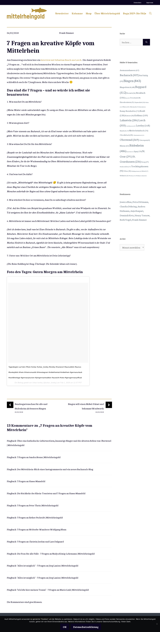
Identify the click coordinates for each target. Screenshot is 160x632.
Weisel (145, 171)
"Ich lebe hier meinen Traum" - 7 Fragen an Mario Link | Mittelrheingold (53, 589)
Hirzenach (134, 107)
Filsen (126, 107)
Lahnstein (129, 120)
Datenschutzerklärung (85, 627)
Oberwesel (129, 140)
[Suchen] (146, 42)
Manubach (124, 131)
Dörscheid (135, 98)
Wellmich (124, 175)
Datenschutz (137, 2)
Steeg (145, 162)
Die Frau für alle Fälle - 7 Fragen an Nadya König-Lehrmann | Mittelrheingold (56, 553)
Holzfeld (142, 107)
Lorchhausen (131, 126)
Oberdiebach (126, 135)
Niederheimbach (138, 130)
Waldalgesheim (136, 171)
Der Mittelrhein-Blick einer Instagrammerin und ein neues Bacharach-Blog (55, 469)
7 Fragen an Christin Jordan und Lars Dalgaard (40, 541)
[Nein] (157, 624)
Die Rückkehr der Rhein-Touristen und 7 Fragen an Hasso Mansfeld (51, 493)
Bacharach (129, 75)
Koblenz (141, 115)
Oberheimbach (138, 135)
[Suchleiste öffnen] (150, 13)
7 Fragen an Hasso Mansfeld (31, 481)
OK (65, 627)
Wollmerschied (141, 176)
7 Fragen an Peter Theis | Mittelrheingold (37, 505)
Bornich (131, 93)
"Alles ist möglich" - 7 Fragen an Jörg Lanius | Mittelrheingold (47, 565)
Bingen (132, 80)
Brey (127, 98)
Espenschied (140, 102)
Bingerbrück (127, 87)
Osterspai (144, 140)
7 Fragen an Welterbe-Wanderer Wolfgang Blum (41, 529)
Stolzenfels (125, 166)
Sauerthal (130, 151)
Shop (89, 13)
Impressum (149, 2)
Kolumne (77, 13)
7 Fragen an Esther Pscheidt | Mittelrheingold (40, 517)
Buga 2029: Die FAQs (134, 13)
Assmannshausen (129, 70)
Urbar (127, 171)
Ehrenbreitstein (127, 102)
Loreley (143, 125)
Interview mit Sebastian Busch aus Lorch (61, 59)
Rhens (124, 145)
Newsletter (62, 13)
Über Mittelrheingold (107, 13)
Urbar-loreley (37, 383)
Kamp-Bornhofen (129, 110)
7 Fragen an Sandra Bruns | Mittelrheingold (38, 457)
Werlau (132, 176)
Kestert (129, 115)
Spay (138, 151)
